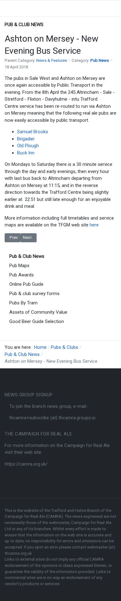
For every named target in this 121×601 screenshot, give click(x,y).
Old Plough (28, 145)
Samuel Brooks (32, 131)
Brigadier (26, 139)
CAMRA (97, 559)
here (94, 225)
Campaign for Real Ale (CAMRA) (34, 516)
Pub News (99, 60)
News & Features (51, 60)
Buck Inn (25, 153)
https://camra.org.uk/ (26, 464)
